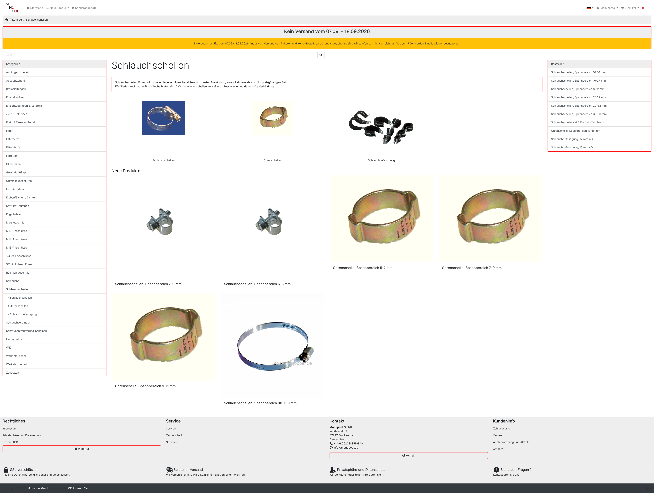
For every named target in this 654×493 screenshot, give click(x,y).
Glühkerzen (13, 164)
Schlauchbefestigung (381, 160)
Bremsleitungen (16, 89)
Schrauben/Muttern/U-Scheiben (26, 331)
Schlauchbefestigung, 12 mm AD (572, 139)
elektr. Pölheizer (16, 114)
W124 (9, 347)
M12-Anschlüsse (16, 231)
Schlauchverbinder (18, 322)
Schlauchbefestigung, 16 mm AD (572, 147)
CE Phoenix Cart (79, 488)
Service (171, 428)
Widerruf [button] (83, 448)
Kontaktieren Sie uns (506, 474)
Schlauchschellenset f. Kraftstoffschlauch (577, 122)
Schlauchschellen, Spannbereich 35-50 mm (579, 114)
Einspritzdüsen (15, 97)
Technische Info (176, 435)
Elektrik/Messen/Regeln (21, 122)
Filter (9, 130)
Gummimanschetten (19, 180)
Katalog (17, 19)
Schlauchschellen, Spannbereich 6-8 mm (257, 284)
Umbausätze (14, 339)
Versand (498, 435)
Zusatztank (13, 372)
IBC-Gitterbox (15, 189)
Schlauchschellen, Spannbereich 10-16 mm (578, 72)
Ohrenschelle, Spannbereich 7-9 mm (472, 268)
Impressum (10, 428)
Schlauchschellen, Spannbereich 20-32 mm (579, 105)
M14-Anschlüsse (16, 239)
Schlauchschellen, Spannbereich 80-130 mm (260, 403)
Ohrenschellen (272, 160)
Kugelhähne (13, 214)
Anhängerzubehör (17, 72)
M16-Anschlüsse (16, 247)
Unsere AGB (10, 442)
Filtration (12, 155)
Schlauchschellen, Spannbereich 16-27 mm (578, 80)
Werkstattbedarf (16, 364)
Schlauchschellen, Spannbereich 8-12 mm (577, 89)
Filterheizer (13, 139)
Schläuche (12, 281)
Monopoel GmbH (38, 488)
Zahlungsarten (502, 428)
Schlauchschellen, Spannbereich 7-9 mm (148, 284)
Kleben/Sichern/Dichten (21, 197)
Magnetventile (15, 222)
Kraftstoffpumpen (17, 205)
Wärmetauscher (16, 356)
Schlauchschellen (37, 19)
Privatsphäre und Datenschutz (22, 435)
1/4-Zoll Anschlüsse (18, 256)
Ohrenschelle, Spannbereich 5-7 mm (363, 268)
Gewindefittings (16, 172)
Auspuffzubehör (16, 80)
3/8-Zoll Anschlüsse (19, 264)
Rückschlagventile (17, 272)
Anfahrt (498, 449)
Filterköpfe (13, 147)
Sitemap (171, 442)
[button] (590, 7)
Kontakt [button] (410, 455)
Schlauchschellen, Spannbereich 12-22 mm (578, 97)
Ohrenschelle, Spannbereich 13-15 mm (575, 130)
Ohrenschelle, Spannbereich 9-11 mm (145, 386)
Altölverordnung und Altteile (511, 442)
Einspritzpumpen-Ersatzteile (24, 105)
